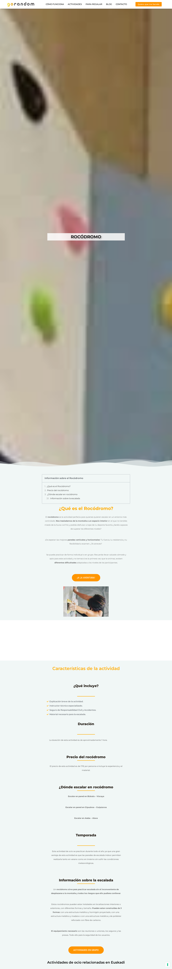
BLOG (109, 4)
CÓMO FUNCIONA (55, 4)
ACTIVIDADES (75, 4)
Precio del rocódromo (58, 490)
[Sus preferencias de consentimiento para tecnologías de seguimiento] (167, 964)
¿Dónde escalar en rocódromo (62, 494)
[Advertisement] (86, 641)
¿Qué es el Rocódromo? (59, 486)
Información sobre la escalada (65, 498)
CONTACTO (121, 4)
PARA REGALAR (94, 4)
